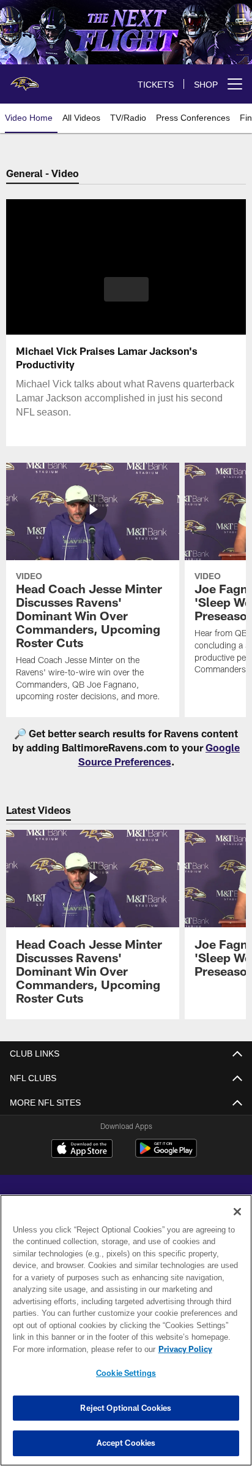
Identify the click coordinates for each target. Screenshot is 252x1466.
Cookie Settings (126, 1373)
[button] (126, 296)
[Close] (237, 1211)
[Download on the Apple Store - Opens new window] (82, 1149)
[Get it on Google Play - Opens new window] (166, 1154)
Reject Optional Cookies (125, 1408)
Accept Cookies (126, 1443)
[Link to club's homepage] (24, 79)
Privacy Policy (80, 1349)
